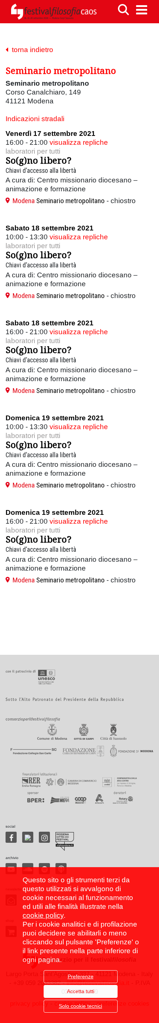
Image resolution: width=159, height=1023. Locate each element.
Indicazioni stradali (35, 119)
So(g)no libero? (38, 160)
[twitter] (27, 837)
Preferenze (81, 976)
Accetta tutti (80, 991)
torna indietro (30, 50)
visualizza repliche (79, 142)
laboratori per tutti (33, 151)
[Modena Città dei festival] (64, 841)
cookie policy (43, 915)
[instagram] (44, 837)
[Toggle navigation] (142, 10)
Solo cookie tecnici (80, 1006)
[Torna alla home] (53, 11)
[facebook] (11, 837)
